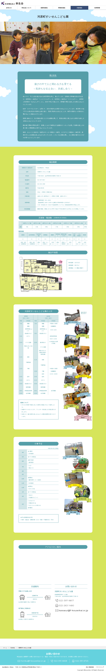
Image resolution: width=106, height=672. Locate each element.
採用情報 (97, 8)
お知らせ (9, 8)
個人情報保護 (90, 667)
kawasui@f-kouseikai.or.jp (73, 610)
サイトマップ (100, 667)
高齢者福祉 (44, 8)
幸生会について (26, 8)
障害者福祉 (61, 8)
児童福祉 (79, 8)
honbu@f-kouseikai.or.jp (33, 661)
